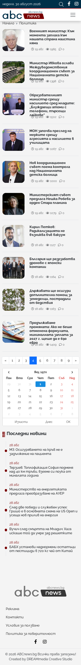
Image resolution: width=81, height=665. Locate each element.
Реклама (12, 609)
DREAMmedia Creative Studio (49, 659)
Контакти (15, 617)
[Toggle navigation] (73, 15)
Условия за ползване (22, 625)
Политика (27, 23)
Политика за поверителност (31, 634)
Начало (8, 23)
